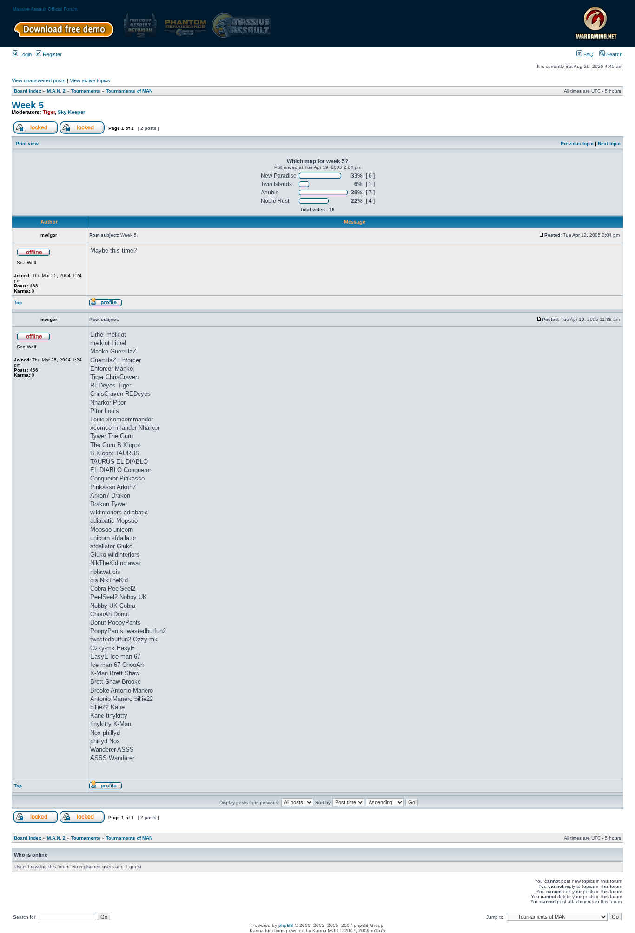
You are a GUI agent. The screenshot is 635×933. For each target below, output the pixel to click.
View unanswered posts (39, 80)
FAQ (588, 54)
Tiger (49, 112)
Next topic (609, 143)
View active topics (90, 80)
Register (51, 54)
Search (613, 54)
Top (18, 302)
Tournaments (85, 90)
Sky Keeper (71, 112)
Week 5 (28, 105)
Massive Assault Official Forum (45, 9)
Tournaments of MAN (129, 90)
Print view (27, 143)
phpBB (285, 925)
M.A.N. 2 (56, 90)
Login (25, 54)
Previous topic (577, 143)
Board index (27, 90)
